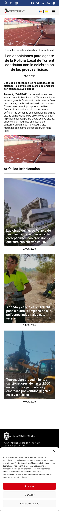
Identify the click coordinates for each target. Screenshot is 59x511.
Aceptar (29, 486)
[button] (54, 451)
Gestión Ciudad (46, 50)
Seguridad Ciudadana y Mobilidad (21, 50)
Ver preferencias (29, 503)
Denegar (29, 494)
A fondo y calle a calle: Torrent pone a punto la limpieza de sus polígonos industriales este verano (28, 312)
